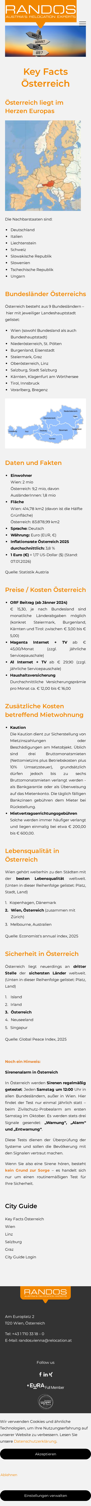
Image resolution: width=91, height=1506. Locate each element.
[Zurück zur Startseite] (42, 14)
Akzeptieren (45, 1454)
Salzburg (13, 1241)
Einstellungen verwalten (45, 1495)
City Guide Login (20, 1257)
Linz (9, 1234)
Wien (10, 1226)
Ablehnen (9, 1475)
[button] (82, 14)
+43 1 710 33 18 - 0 (28, 1333)
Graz (9, 1249)
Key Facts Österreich (24, 1219)
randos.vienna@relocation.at (45, 1340)
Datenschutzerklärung (35, 1441)
